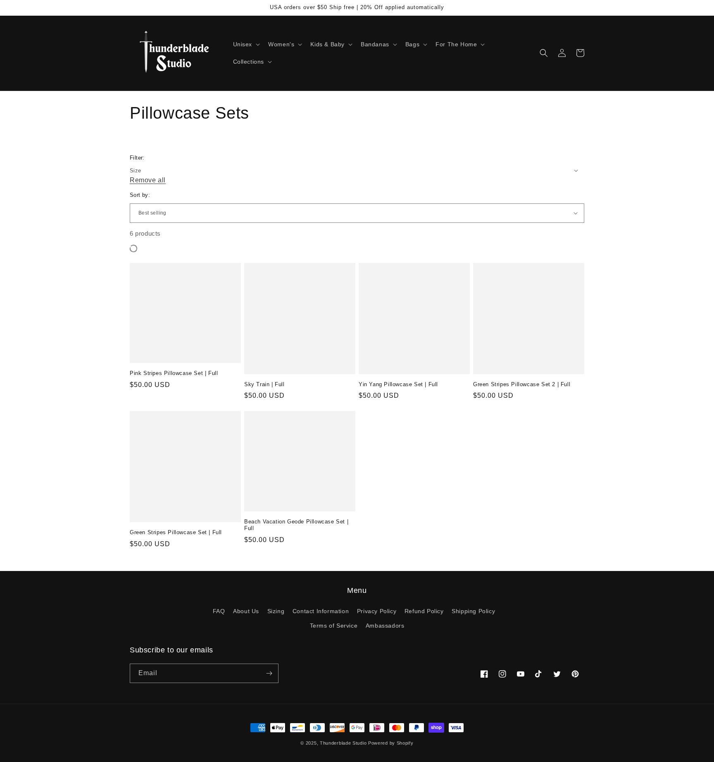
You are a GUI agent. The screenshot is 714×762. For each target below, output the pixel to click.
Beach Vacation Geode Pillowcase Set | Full (296, 525)
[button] (246, 44)
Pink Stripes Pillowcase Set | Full (174, 373)
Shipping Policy (473, 611)
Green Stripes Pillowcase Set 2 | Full (521, 384)
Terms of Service (334, 625)
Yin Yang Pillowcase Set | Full (398, 384)
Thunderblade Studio (343, 743)
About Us (246, 611)
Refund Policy (424, 611)
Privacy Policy (376, 611)
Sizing (276, 611)
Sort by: (140, 195)
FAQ (219, 611)
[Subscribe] (269, 673)
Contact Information (321, 611)
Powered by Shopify (391, 743)
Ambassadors (385, 625)
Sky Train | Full (264, 384)
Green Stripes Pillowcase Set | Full (176, 532)
